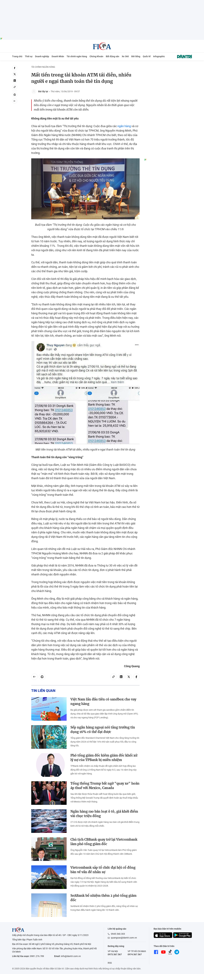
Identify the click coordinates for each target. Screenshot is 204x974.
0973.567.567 (115, 954)
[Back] (14, 101)
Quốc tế (147, 56)
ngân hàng (124, 126)
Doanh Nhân (58, 56)
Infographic (159, 56)
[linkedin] (14, 80)
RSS (110, 963)
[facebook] (14, 67)
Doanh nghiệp (42, 56)
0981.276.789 (37, 956)
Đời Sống (135, 56)
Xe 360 (125, 56)
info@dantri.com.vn (71, 956)
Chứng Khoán (96, 56)
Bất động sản (112, 56)
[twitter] (14, 74)
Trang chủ (17, 56)
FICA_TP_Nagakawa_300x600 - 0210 (168, 67)
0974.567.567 (135, 954)
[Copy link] (14, 87)
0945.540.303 (118, 934)
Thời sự (29, 56)
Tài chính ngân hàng (77, 56)
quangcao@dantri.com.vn (124, 937)
